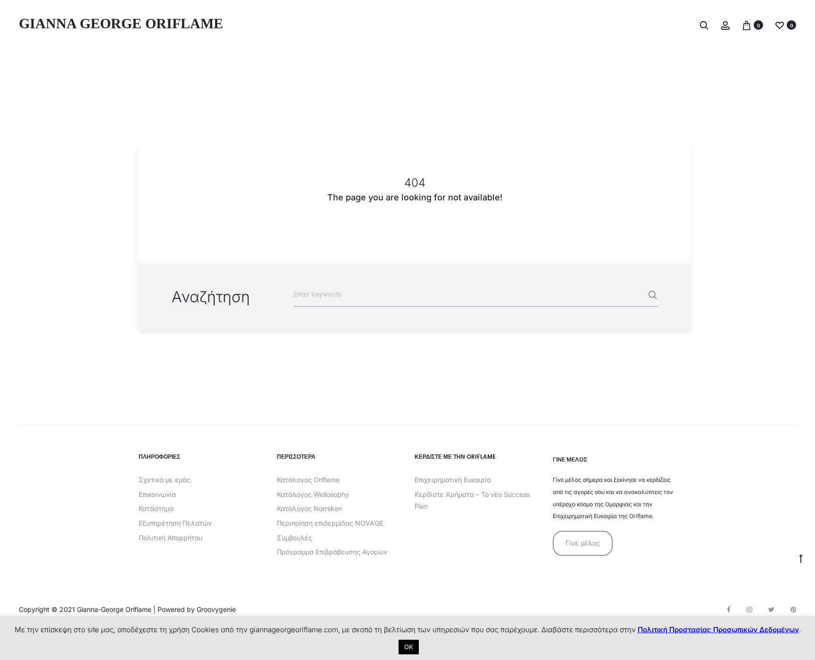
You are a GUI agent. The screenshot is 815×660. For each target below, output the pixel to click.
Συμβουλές (294, 538)
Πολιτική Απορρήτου (170, 538)
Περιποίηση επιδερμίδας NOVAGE (330, 523)
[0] (746, 24)
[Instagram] (749, 609)
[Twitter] (771, 609)
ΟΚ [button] (408, 647)
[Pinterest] (793, 609)
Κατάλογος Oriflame (308, 480)
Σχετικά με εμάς (165, 480)
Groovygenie (216, 609)
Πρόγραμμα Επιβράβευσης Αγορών (332, 552)
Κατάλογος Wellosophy (313, 494)
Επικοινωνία (157, 494)
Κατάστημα (156, 508)
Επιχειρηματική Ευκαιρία (453, 480)
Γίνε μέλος (583, 543)
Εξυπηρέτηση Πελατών (175, 523)
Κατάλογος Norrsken (309, 508)
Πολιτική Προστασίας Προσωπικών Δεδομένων (718, 629)
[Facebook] (729, 609)
